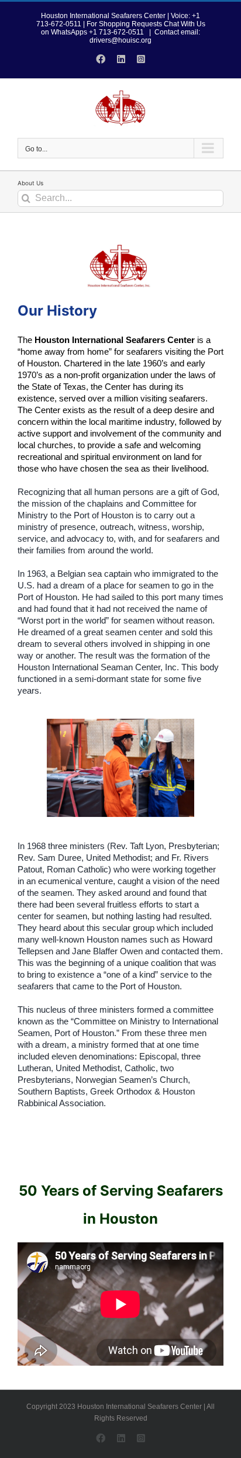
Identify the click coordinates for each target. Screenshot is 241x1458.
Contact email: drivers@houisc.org (144, 36)
